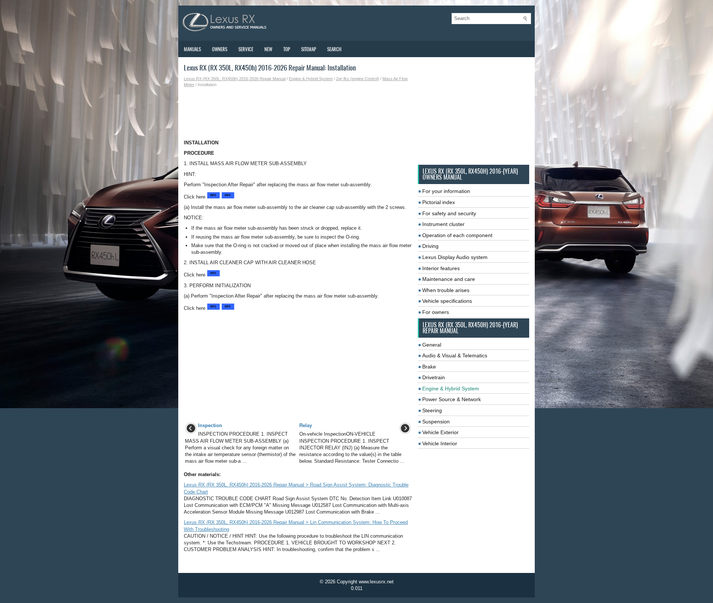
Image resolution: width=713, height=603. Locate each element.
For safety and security (449, 213)
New (268, 49)
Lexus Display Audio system (455, 257)
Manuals (192, 49)
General (431, 345)
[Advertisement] (298, 113)
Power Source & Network (451, 399)
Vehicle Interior (439, 443)
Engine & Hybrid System (311, 78)
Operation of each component (457, 235)
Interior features (441, 268)
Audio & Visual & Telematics (454, 355)
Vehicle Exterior (440, 432)
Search (334, 49)
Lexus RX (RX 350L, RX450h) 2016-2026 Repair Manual (235, 78)
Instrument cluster (443, 224)
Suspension (436, 422)
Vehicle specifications (447, 301)
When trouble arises (445, 290)
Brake (429, 367)
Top (286, 49)
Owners (219, 49)
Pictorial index (438, 202)
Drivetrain (433, 377)
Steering (432, 410)
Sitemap (308, 49)
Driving (430, 246)
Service (245, 49)
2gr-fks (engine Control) (357, 78)
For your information (446, 191)
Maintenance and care (448, 279)
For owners (435, 312)
